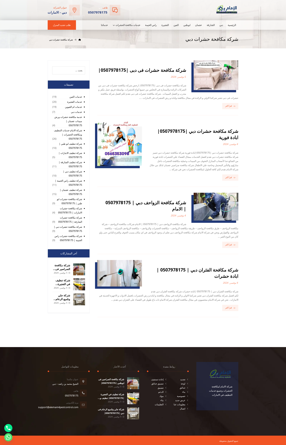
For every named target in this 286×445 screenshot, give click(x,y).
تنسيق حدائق (157, 383)
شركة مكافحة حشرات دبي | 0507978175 (68, 229)
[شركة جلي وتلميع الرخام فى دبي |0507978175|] (79, 299)
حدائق (182, 387)
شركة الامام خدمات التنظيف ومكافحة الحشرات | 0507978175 (68, 134)
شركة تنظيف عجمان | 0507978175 (71, 192)
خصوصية (181, 396)
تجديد (182, 379)
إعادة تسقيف (157, 379)
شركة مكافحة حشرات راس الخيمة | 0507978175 (68, 238)
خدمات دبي (76, 112)
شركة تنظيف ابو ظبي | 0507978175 (70, 146)
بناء (183, 391)
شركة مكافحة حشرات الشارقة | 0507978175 (70, 219)
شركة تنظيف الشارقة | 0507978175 (70, 164)
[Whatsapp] (8, 437)
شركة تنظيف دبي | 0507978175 (72, 173)
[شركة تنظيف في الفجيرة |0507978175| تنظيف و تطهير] (79, 284)
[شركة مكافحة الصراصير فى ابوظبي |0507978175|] (79, 269)
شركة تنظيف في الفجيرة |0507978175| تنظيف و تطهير (112, 398)
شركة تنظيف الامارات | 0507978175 (70, 155)
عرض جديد (180, 400)
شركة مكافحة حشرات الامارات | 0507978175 (70, 210)
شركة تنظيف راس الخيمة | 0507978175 (68, 182)
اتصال (182, 408)
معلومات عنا (179, 404)
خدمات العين (75, 96)
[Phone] (8, 428)
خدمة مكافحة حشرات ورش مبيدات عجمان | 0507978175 (68, 121)
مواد (162, 396)
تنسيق (161, 387)
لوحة (183, 383)
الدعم (161, 391)
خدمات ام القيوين (73, 106)
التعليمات (159, 404)
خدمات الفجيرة (74, 101)
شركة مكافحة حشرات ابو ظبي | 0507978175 (69, 201)
